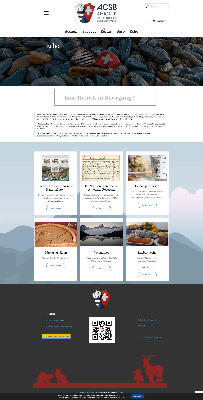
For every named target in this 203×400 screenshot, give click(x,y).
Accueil (71, 31)
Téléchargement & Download (56, 336)
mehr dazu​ (55, 208)
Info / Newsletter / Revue (149, 320)
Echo (134, 31)
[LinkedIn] (74, 349)
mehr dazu (147, 205)
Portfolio (142, 325)
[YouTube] (82, 349)
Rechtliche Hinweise (55, 320)
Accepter (137, 396)
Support (89, 31)
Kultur (106, 31)
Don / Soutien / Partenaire (150, 337)
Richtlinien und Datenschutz (59, 326)
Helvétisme (143, 331)
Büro (121, 31)
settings (121, 397)
